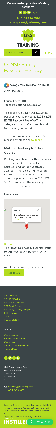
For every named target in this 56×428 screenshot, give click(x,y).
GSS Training (28, 39)
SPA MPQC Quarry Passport (18, 309)
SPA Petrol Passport (14, 302)
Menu (48, 53)
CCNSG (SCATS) (12, 299)
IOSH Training (10, 295)
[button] (26, 226)
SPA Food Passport (13, 306)
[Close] (37, 210)
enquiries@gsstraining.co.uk (30, 22)
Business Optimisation (14, 338)
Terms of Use (10, 348)
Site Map (37, 416)
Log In (34, 12)
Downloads (9, 341)
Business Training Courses (16, 345)
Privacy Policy (26, 416)
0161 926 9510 (30, 18)
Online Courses (11, 334)
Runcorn (9, 244)
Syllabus (36, 140)
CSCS (7, 316)
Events (16, 220)
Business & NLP (12, 320)
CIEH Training (10, 313)
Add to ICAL (14, 272)
